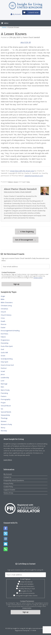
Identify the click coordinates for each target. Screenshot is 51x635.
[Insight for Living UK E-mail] (6, 544)
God (2, 349)
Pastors (3, 396)
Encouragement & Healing (10, 330)
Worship (4, 431)
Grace (16, 182)
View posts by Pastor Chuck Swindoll (17, 192)
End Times (4, 334)
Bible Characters (7, 302)
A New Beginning (25, 231)
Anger (3, 296)
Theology (4, 418)
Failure (10, 182)
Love (2, 381)
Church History (6, 315)
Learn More (8, 460)
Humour (4, 368)
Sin (2, 409)
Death (3, 321)
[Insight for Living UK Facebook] (6, 528)
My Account (16, 14)
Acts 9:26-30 (25, 42)
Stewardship (5, 415)
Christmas (4, 309)
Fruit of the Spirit (7, 346)
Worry (3, 428)
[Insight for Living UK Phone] (6, 549)
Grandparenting (6, 359)
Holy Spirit (4, 362)
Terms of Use (8, 493)
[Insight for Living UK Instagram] (6, 539)
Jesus (3, 374)
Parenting (4, 393)
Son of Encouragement (25, 240)
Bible (2, 299)
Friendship (4, 343)
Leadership (5, 377)
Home (4, 27)
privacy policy (38, 277)
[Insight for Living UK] (25, 5)
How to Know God (7, 365)
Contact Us (7, 477)
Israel (3, 371)
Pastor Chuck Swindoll (31, 37)
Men (2, 387)
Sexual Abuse (6, 406)
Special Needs (6, 412)
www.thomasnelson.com (34, 176)
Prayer (3, 402)
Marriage (4, 384)
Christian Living (6, 305)
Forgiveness (5, 340)
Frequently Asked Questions (14, 480)
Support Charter (9, 490)
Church (3, 312)
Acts (28, 182)
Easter (3, 327)
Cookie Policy (8, 487)
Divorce (3, 324)
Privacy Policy (8, 483)
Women (3, 421)
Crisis (3, 318)
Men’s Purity (5, 390)
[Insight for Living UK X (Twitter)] (6, 534)
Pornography (5, 399)
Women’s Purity (6, 424)
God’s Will (4, 352)
